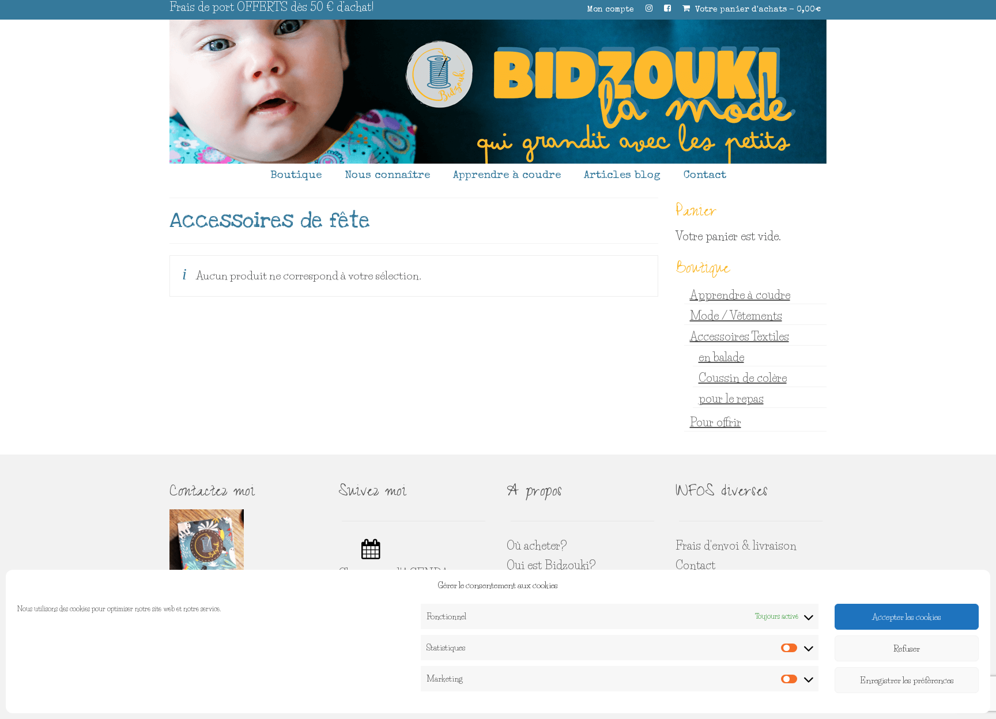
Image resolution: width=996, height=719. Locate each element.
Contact (695, 565)
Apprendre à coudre (740, 295)
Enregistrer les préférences (907, 680)
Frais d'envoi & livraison (736, 546)
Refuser (906, 648)
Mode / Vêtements (736, 316)
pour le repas (731, 399)
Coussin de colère (743, 378)
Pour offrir (715, 422)
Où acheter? (537, 546)
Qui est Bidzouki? (551, 565)
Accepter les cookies (906, 616)
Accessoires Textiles (739, 336)
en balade (721, 357)
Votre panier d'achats (757, 10)
